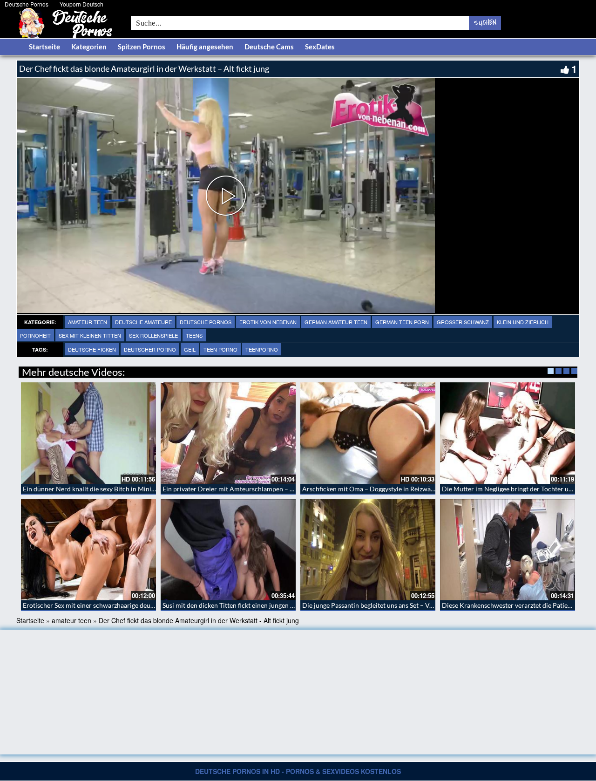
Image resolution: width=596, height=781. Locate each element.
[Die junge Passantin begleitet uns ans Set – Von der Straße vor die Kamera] (367, 550)
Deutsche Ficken (92, 349)
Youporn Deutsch (81, 4)
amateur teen (87, 322)
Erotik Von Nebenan (268, 322)
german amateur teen (336, 322)
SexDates (320, 46)
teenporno (261, 349)
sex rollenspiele (153, 335)
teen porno (220, 349)
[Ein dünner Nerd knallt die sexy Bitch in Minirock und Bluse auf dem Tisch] (88, 433)
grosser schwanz (463, 322)
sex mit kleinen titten (90, 335)
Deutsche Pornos (26, 4)
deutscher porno (150, 349)
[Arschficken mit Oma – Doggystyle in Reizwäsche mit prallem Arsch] (367, 433)
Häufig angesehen (204, 46)
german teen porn (402, 322)
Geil (190, 349)
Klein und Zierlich (523, 322)
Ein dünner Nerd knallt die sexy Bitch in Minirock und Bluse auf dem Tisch (129, 489)
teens (194, 335)
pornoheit (35, 335)
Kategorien (89, 46)
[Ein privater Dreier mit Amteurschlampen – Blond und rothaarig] (228, 433)
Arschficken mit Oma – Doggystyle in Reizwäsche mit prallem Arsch (399, 489)
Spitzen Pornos (141, 46)
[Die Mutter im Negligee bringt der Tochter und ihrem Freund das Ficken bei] (507, 433)
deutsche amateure (143, 322)
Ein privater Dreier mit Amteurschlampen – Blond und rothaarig (255, 489)
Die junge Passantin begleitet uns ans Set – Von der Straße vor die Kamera (408, 605)
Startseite (44, 46)
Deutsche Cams (269, 46)
